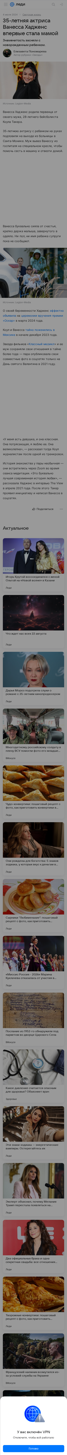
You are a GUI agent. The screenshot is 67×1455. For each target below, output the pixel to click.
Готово (33, 1448)
